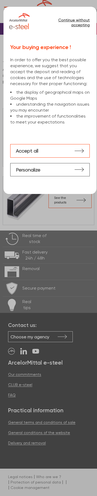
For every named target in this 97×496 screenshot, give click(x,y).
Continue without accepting (74, 22)
